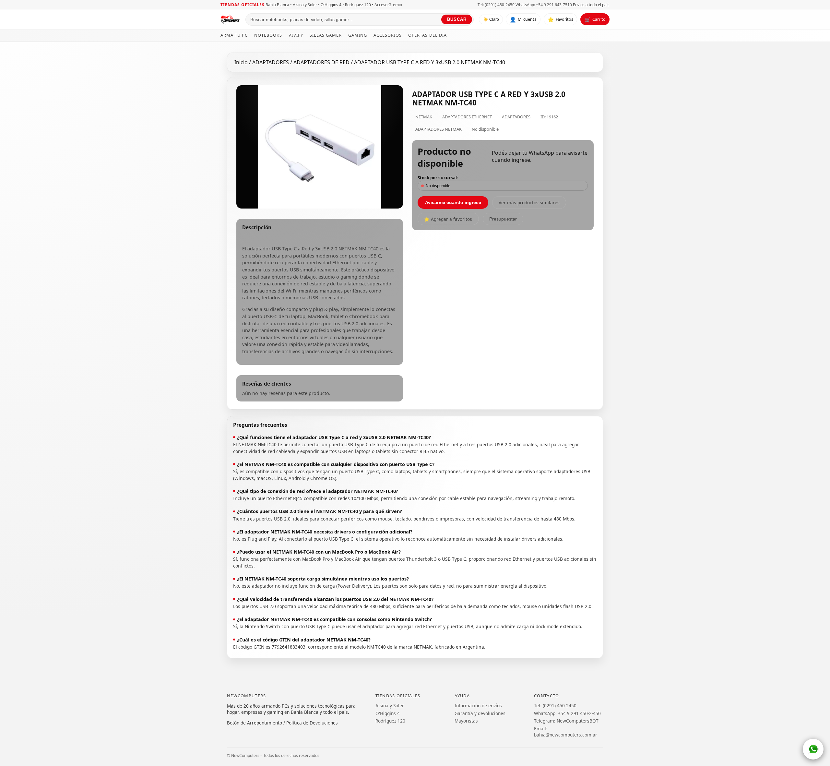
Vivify (296, 35)
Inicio (241, 62)
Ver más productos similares (529, 202)
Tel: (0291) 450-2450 (496, 4)
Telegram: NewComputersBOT (566, 721)
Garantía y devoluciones (480, 713)
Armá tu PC (234, 35)
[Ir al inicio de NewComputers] (230, 19)
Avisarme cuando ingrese (453, 202)
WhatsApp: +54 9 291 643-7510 (544, 4)
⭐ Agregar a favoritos (448, 219)
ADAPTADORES (271, 62)
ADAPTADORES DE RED (322, 62)
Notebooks (268, 35)
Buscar (457, 19)
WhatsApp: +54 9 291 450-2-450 (567, 713)
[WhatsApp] (813, 749)
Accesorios (388, 35)
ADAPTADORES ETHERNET (467, 117)
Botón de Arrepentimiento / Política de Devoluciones (282, 723)
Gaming (357, 35)
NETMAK (423, 117)
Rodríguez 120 (390, 721)
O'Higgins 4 (387, 713)
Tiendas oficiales (242, 4)
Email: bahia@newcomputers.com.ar (565, 731)
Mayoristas (466, 721)
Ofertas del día (427, 35)
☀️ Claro (491, 20)
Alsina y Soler (389, 705)
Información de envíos (478, 705)
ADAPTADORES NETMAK (438, 129)
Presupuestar (503, 219)
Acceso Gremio (388, 4)
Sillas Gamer (326, 35)
